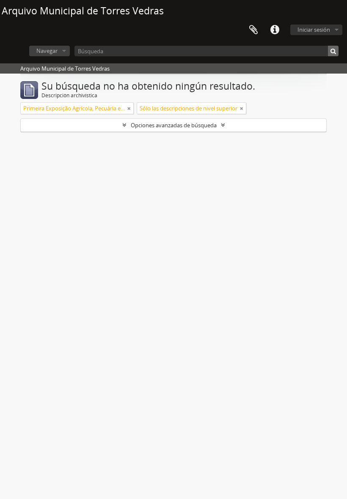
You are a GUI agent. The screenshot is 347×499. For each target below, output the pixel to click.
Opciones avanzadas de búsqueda (174, 125)
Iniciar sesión (313, 29)
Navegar (47, 51)
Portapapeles (253, 30)
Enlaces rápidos (274, 30)
